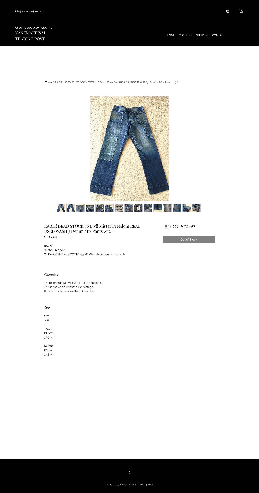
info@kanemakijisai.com (29, 11)
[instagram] (228, 11)
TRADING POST (30, 39)
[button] (241, 11)
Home (48, 82)
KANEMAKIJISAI (30, 33)
